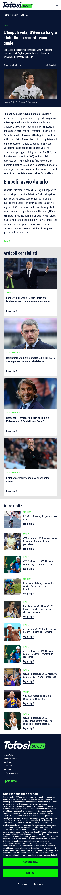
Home (6, 14)
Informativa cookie (10, 759)
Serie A (24, 14)
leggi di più (11, 311)
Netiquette (7, 769)
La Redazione (8, 766)
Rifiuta (30, 873)
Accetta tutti (30, 861)
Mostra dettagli (50, 855)
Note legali (8, 762)
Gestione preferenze (11, 773)
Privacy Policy (8, 755)
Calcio (15, 14)
